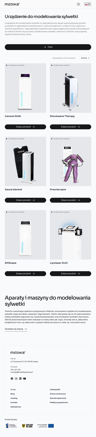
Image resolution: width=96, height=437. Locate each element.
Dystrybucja (16, 407)
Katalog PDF (55, 389)
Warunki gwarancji (58, 398)
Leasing (14, 398)
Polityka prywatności (59, 402)
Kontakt (14, 402)
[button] (78, 4)
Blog (13, 394)
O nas (13, 389)
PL (89, 4)
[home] (12, 4)
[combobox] (87, 4)
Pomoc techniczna (58, 394)
